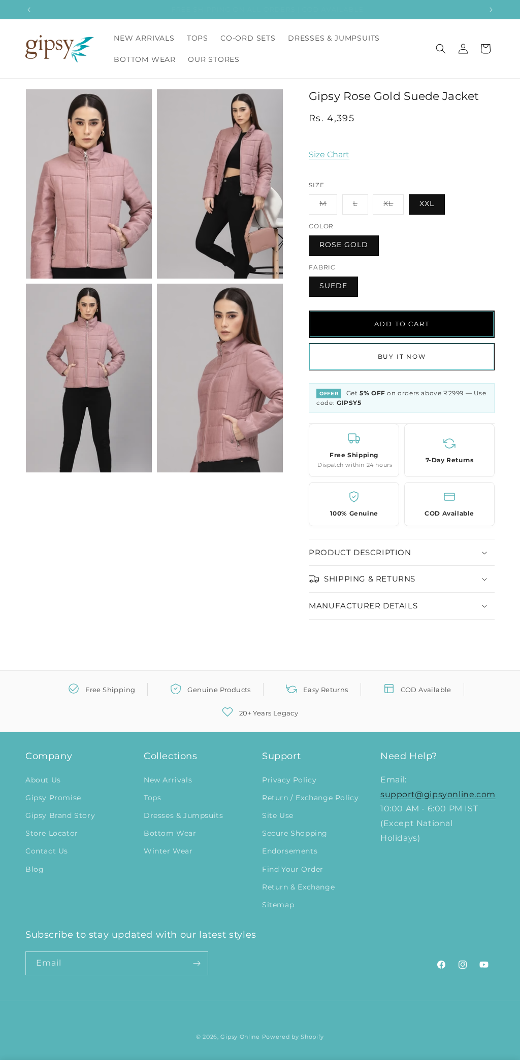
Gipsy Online (239, 1036)
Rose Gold (343, 244)
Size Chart (329, 154)
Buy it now (402, 356)
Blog (34, 869)
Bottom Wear (170, 833)
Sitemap (278, 904)
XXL (426, 203)
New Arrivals (168, 779)
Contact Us (46, 851)
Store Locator (51, 833)
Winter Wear (168, 851)
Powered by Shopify (293, 1036)
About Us (43, 779)
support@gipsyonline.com (438, 794)
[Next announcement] (491, 9)
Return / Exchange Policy (310, 797)
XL (393, 206)
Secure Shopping (295, 833)
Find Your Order (292, 869)
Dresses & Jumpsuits (183, 815)
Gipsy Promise (53, 797)
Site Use (278, 815)
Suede (333, 285)
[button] (441, 49)
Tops (152, 797)
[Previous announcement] (29, 9)
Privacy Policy (289, 779)
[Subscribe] (196, 963)
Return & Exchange (298, 887)
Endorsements (289, 851)
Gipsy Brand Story (60, 815)
